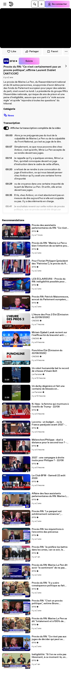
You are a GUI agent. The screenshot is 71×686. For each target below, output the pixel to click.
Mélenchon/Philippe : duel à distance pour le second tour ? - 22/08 (49, 441)
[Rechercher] (34, 4)
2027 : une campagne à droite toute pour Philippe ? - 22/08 (48, 459)
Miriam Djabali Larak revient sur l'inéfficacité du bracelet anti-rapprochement (49, 334)
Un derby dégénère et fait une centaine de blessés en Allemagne (48, 387)
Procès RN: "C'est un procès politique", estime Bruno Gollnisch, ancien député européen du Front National (47, 602)
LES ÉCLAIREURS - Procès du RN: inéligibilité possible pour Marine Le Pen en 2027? (48, 280)
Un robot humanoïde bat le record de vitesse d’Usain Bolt (50, 369)
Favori (54, 51)
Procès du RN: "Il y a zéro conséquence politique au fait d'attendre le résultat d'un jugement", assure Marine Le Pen (50, 584)
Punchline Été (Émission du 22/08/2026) (47, 352)
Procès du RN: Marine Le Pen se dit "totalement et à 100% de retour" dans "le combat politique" (49, 620)
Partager (34, 51)
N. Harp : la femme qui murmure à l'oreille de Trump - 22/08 (50, 405)
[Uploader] (41, 4)
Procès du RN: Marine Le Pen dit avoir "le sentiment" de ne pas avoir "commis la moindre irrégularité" (50, 566)
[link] (10, 61)
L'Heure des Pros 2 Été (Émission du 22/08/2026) (50, 316)
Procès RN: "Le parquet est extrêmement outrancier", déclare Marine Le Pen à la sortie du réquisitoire (50, 512)
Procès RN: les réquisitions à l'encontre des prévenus (47, 530)
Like (13, 51)
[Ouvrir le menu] (5, 4)
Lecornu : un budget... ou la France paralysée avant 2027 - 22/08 (48, 423)
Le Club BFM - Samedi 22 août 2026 (48, 477)
